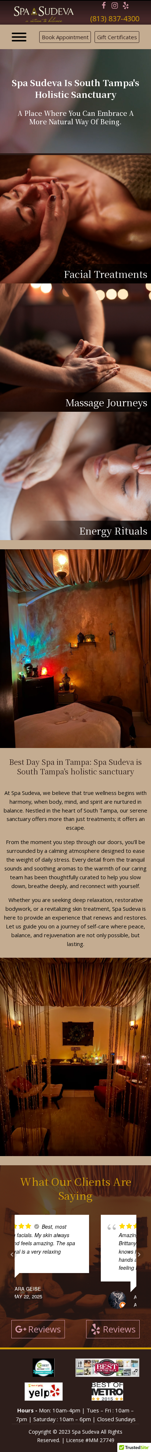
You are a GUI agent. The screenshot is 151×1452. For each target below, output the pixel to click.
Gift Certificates (117, 37)
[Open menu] (19, 37)
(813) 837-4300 (114, 18)
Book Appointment (65, 37)
